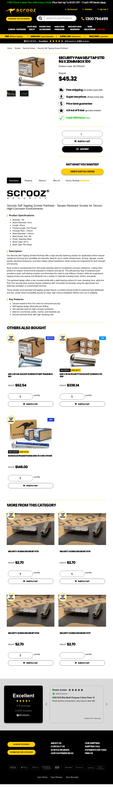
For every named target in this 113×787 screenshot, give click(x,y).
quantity (37, 395)
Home (9, 48)
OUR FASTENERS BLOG (62, 753)
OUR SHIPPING (92, 743)
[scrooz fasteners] (21, 10)
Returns (42, 180)
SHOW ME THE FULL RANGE (19, 19)
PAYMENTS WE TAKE (95, 750)
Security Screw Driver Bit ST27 (75, 633)
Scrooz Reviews (73, 180)
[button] (46, 704)
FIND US (89, 753)
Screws (17, 48)
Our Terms (42, 777)
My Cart (103, 9)
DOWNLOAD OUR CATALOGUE (21, 752)
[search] (41, 18)
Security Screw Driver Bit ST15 (75, 552)
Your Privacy (56, 777)
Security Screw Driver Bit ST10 (23, 552)
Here (103, 2)
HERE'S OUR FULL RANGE (82, 171)
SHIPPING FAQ (92, 746)
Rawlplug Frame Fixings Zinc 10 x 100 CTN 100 (30, 456)
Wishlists (88, 9)
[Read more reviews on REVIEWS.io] (23, 714)
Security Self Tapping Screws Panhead (53, 48)
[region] (76, 704)
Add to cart (83, 141)
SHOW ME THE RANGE (21, 744)
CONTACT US (58, 746)
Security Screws (29, 48)
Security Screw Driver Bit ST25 (23, 633)
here (88, 118)
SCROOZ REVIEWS (60, 750)
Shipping (28, 180)
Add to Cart (32, 404)
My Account (72, 9)
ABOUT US (56, 743)
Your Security (72, 777)
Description (14, 180)
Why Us (56, 180)
